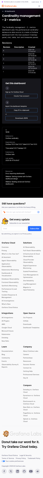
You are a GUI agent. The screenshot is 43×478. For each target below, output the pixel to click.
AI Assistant (6, 257)
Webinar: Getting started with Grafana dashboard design (18, 178)
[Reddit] (37, 471)
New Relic (5, 341)
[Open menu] (39, 6)
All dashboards (10, 11)
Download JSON (21, 118)
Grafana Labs (10, 154)
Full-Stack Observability (32, 250)
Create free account (21, 96)
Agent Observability (9, 260)
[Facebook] (4, 471)
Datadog (5, 338)
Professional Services (31, 374)
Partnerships (28, 358)
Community (6, 358)
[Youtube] (30, 471)
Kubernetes (6, 334)
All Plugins (5, 321)
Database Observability (10, 279)
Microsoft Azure (7, 331)
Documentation (7, 351)
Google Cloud (7, 327)
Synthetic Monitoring (9, 286)
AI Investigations (8, 301)
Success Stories (29, 364)
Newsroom (27, 361)
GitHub (25, 321)
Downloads (27, 324)
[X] (10, 471)
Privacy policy (27, 234)
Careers (26, 354)
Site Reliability (28, 281)
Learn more (35, 2)
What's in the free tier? (10, 254)
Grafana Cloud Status (10, 307)
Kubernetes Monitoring (10, 270)
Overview (5, 247)
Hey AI (25, 378)
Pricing (4, 250)
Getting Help (28, 371)
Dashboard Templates (31, 327)
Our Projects (27, 317)
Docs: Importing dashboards (15, 173)
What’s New (6, 304)
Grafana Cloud (17, 447)
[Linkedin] (17, 471)
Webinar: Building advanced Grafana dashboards (18, 183)
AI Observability (29, 247)
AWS (3, 324)
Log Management (29, 284)
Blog (3, 354)
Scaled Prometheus (30, 271)
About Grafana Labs (30, 351)
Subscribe (34, 228)
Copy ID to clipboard (21, 110)
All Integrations (7, 317)
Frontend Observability (10, 282)
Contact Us (27, 368)
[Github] (24, 471)
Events (4, 361)
